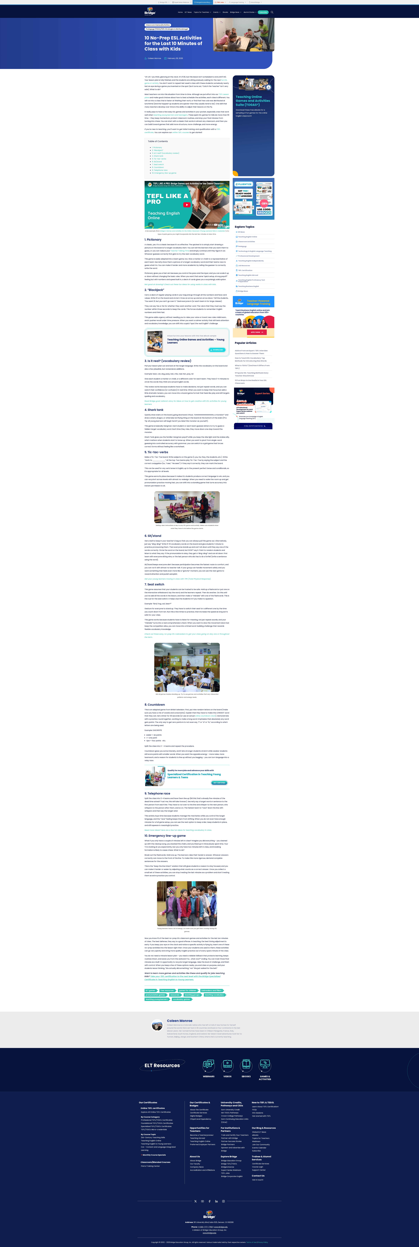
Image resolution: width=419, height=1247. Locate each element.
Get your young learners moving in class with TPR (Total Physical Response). (178, 579)
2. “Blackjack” (157, 150)
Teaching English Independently (251, 261)
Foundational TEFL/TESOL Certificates (157, 1123)
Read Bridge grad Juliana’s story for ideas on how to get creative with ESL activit (180, 401)
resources (174, 995)
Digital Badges (196, 1116)
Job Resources (244, 266)
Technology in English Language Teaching (255, 251)
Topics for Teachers (201, 12)
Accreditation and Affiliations (202, 1170)
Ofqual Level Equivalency (200, 1119)
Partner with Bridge (229, 1138)
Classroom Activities (246, 241)
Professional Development (249, 256)
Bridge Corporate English (232, 1176)
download (218, 350)
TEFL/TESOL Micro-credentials (154, 1129)
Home (180, 12)
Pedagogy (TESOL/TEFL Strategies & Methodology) (167, 29)
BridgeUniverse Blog (203, 2)
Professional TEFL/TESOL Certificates (156, 1120)
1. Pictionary (157, 147)
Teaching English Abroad (248, 275)
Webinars (256, 1141)
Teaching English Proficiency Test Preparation (251, 281)
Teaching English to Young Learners (156, 1144)
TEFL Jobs (220, 2)
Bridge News (234, 12)
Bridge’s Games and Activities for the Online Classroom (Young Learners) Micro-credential (192, 231)
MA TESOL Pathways (229, 1112)
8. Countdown (158, 167)
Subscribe (263, 12)
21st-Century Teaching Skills (153, 1137)
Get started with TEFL (261, 1116)
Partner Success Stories (231, 1141)
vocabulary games (181, 999)
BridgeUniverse (227, 1167)
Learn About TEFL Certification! (265, 1106)
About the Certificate (199, 1109)
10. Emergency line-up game (164, 173)
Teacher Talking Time (180, 251)
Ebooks (225, 12)
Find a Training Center (150, 1166)
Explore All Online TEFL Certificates (156, 1112)
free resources (167, 990)
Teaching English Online (247, 237)
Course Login (257, 1167)
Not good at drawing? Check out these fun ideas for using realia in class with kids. (180, 284)
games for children (187, 990)
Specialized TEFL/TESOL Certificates (156, 1126)
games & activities (265, 1078)
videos (227, 1076)
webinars (209, 1076)
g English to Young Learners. (180, 979)
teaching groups (192, 995)
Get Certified (219, 783)
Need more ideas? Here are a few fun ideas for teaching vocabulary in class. (178, 830)
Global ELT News (259, 1132)
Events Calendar (259, 1148)
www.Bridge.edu (221, 1227)
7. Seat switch (158, 164)
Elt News (241, 232)
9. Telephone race (159, 170)
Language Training (237, 2)
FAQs (254, 1109)
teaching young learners (157, 999)
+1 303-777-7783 (205, 1227)
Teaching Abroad (197, 1138)
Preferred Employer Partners (202, 1144)
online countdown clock (205, 716)
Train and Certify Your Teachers (234, 1135)
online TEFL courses (180, 132)
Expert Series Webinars (181, 2)
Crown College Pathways (232, 1116)
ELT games (150, 990)
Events (215, 12)
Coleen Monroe (154, 58)
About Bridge (255, 2)
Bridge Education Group (231, 1160)
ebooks (246, 1076)
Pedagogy (242, 246)
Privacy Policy (263, 1242)
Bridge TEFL (163, 2)
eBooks (255, 1135)
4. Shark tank (157, 156)
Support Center (259, 1170)
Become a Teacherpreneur (202, 1135)
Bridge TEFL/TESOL (229, 1164)
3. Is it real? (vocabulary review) (165, 153)
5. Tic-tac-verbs (159, 159)
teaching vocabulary (214, 995)
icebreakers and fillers (211, 990)
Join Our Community (261, 1144)
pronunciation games (155, 995)
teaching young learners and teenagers (171, 115)
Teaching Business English (248, 286)
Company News (197, 1167)
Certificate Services (198, 1112)
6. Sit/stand (157, 161)
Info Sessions (257, 1113)
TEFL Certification (245, 270)
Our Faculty (195, 1164)
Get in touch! (257, 1180)
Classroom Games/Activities (158, 25)
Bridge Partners (228, 1144)
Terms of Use (251, 1242)
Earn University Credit (230, 1109)
